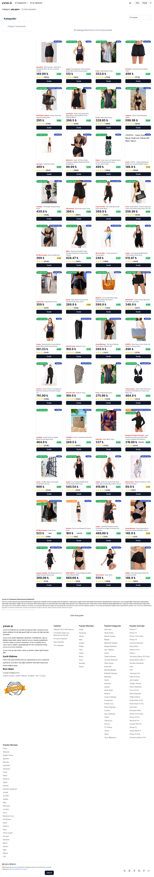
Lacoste (6, 809)
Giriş (137, 3)
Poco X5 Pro (134, 690)
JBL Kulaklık (134, 680)
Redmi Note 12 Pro (136, 704)
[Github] (143, 870)
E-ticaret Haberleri (60, 639)
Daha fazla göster (76, 615)
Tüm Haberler (59, 645)
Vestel (81, 653)
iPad (131, 666)
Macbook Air (134, 720)
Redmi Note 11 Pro (136, 700)
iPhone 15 (133, 727)
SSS (37, 676)
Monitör (107, 693)
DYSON (6, 796)
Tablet (106, 717)
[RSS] (148, 870)
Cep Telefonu (109, 650)
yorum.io (8, 626)
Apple (81, 629)
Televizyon (108, 720)
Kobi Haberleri (59, 642)
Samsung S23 (135, 673)
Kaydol (144, 3)
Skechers (6, 806)
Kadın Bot (133, 707)
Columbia (6, 765)
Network (6, 840)
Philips (81, 646)
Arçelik (5, 792)
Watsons (6, 752)
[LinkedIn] (139, 870)
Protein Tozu (109, 704)
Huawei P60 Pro (135, 724)
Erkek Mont (134, 646)
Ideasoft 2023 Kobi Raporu (64, 629)
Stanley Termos (135, 683)
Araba (106, 653)
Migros (5, 853)
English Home (8, 755)
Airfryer (132, 653)
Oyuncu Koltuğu (110, 697)
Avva (5, 813)
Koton (5, 823)
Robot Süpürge (110, 707)
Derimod (6, 779)
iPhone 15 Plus (135, 734)
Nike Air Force (135, 677)
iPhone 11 (133, 629)
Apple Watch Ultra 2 (137, 660)
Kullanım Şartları (9, 676)
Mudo (5, 775)
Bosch (81, 656)
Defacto (6, 826)
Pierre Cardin (8, 833)
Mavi (4, 829)
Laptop (107, 687)
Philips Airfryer (135, 697)
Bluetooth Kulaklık (110, 643)
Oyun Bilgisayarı (110, 737)
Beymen (6, 762)
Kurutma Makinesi (136, 643)
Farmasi (6, 836)
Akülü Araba (109, 633)
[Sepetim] (130, 2)
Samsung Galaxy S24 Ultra (140, 656)
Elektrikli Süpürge (110, 673)
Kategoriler (21, 3)
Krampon (107, 683)
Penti (5, 748)
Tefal (81, 650)
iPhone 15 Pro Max (136, 714)
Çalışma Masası (110, 656)
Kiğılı (4, 850)
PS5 (131, 670)
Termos (107, 724)
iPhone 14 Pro (135, 650)
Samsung (82, 633)
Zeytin (106, 680)
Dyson (81, 666)
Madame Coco (8, 816)
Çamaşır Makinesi (110, 660)
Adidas (81, 643)
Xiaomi (81, 636)
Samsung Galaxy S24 (138, 737)
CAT (4, 856)
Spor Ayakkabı (109, 714)
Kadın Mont (108, 690)
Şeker (106, 734)
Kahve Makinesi (135, 687)
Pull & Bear (7, 819)
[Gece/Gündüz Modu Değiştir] (150, 2)
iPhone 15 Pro (135, 717)
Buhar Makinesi (135, 693)
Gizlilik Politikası (21, 676)
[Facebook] (134, 870)
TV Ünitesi (108, 727)
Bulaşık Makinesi (110, 646)
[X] (124, 870)
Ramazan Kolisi (135, 710)
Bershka (6, 759)
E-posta (42, 676)
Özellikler (31, 676)
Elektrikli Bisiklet (110, 670)
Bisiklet (106, 639)
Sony (81, 660)
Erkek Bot (107, 666)
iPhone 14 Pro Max (136, 636)
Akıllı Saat (108, 629)
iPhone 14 (133, 639)
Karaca (5, 846)
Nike (80, 639)
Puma (5, 772)
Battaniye (107, 677)
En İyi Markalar (36, 3)
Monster (82, 663)
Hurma (106, 731)
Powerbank (108, 700)
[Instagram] (129, 870)
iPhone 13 (133, 633)
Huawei (5, 786)
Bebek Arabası (109, 636)
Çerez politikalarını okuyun (18, 869)
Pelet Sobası (108, 663)
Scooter (107, 710)
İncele (49, 81)
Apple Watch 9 (135, 731)
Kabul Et (49, 873)
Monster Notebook (137, 663)
